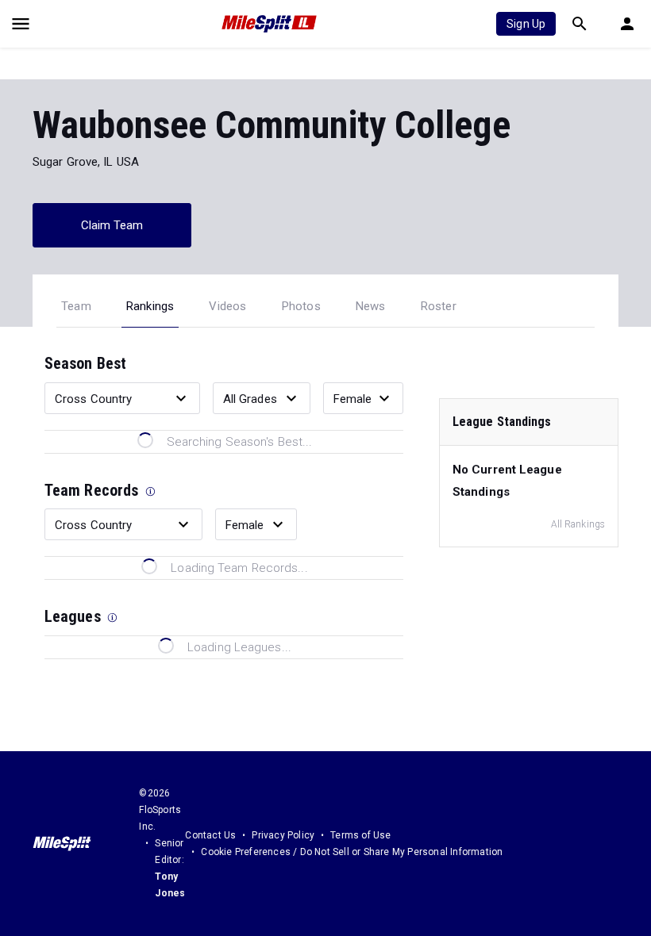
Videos (227, 306)
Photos (301, 306)
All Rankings (578, 524)
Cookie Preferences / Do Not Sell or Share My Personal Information (352, 851)
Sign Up (526, 23)
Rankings (150, 306)
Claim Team (112, 225)
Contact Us (210, 835)
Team (76, 306)
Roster (438, 306)
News (371, 306)
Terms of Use (360, 835)
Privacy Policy (283, 835)
